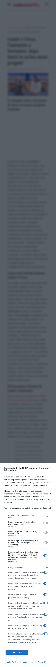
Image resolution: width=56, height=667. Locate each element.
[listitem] (28, 516)
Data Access (28, 662)
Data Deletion (12, 662)
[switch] (45, 523)
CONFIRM (17, 652)
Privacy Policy (43, 662)
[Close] (50, 468)
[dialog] (28, 565)
